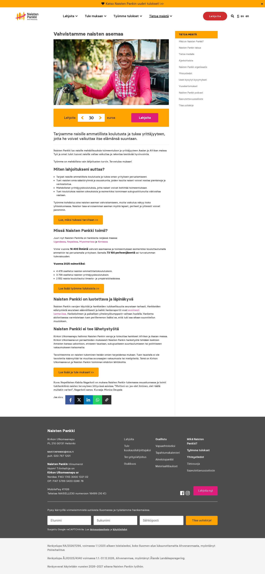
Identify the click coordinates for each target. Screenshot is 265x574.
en (247, 16)
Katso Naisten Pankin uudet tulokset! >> (135, 4)
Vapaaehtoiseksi (165, 446)
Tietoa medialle (186, 54)
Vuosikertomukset (188, 86)
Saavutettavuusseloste (191, 99)
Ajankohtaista (186, 60)
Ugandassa (60, 241)
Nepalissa (72, 241)
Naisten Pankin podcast (191, 92)
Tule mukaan (94, 16)
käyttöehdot (120, 529)
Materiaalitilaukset (167, 466)
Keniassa (103, 241)
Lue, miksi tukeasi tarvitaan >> (78, 220)
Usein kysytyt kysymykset (193, 79)
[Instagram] (188, 493)
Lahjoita (68, 16)
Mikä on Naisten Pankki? (191, 41)
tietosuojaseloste (99, 529)
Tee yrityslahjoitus (135, 457)
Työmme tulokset (126, 16)
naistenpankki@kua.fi (60, 451)
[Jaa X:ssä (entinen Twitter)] (79, 399)
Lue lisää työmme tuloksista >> (78, 288)
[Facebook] (182, 493)
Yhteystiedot (185, 73)
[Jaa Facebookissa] (70, 399)
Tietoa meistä (159, 16)
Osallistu (161, 439)
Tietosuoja (193, 463)
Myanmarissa (86, 241)
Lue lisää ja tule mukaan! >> (76, 372)
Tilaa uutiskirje (186, 105)
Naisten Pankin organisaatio (193, 67)
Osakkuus (130, 463)
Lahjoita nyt (205, 490)
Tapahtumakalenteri (168, 452)
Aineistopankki (164, 459)
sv (242, 16)
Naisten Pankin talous (190, 47)
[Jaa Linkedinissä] (88, 399)
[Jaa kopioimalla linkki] (106, 399)
